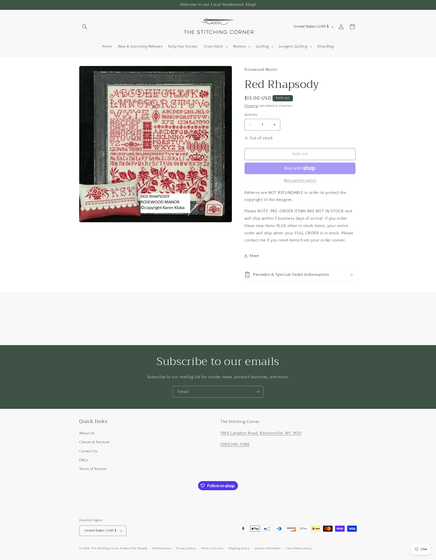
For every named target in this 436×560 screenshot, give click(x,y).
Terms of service (212, 548)
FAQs (83, 460)
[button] (84, 26)
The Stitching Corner (105, 548)
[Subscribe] (257, 392)
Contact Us (88, 451)
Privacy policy (186, 548)
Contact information (267, 548)
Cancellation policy (299, 548)
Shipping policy (239, 548)
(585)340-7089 (235, 444)
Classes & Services (94, 442)
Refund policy (162, 548)
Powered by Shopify (134, 548)
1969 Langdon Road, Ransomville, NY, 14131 (261, 433)
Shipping (251, 105)
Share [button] (254, 256)
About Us (87, 433)
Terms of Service (92, 469)
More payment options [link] (300, 180)
